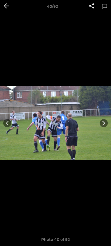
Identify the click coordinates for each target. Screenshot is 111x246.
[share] (91, 6)
